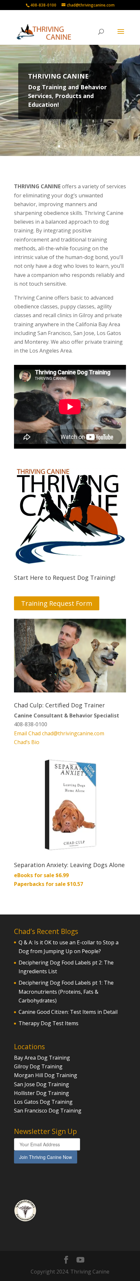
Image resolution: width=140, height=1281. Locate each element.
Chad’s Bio (26, 742)
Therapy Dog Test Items (48, 1023)
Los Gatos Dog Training (43, 1101)
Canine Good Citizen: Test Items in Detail (68, 1011)
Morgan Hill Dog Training (45, 1075)
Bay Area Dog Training (42, 1057)
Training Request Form (56, 603)
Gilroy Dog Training (38, 1066)
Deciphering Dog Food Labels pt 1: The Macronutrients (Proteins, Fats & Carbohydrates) (66, 991)
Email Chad (27, 733)
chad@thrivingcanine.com (73, 733)
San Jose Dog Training (41, 1084)
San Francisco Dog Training (47, 1110)
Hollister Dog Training (41, 1093)
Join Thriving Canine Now (45, 1157)
